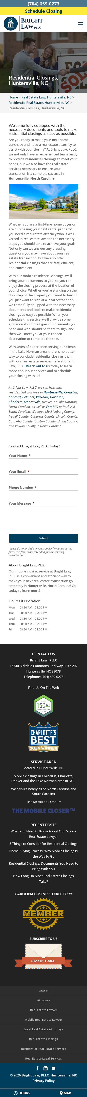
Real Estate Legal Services (43, 1058)
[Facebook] (37, 1069)
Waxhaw (42, 397)
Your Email (19, 472)
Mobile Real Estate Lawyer (43, 1019)
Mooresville (32, 402)
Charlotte (15, 402)
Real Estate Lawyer (43, 1010)
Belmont (28, 397)
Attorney (43, 1000)
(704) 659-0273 (43, 4)
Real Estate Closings (43, 1039)
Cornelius (70, 392)
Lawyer (44, 990)
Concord (15, 397)
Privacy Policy (44, 1080)
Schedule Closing (43, 11)
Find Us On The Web (43, 687)
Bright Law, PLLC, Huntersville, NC (49, 1075)
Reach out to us (38, 366)
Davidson (56, 397)
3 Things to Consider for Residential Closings (43, 843)
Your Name (19, 456)
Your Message (21, 503)
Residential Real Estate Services (43, 1049)
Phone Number (23, 487)
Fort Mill (52, 407)
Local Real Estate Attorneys (43, 1029)
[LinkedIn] (46, 1069)
